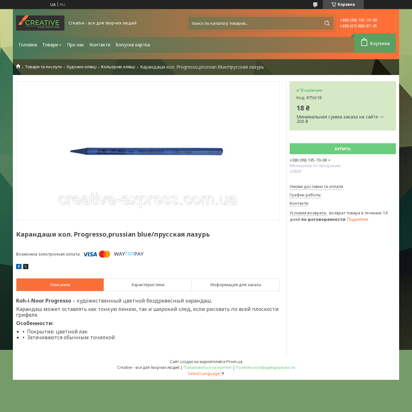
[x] (25, 267)
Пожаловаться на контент (207, 367)
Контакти (99, 45)
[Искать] (327, 23)
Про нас (75, 45)
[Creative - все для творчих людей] (40, 23)
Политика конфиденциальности (265, 367)
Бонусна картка (133, 45)
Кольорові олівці (118, 67)
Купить (343, 149)
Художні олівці (82, 67)
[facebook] (19, 267)
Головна (28, 45)
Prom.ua (234, 361)
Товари (50, 45)
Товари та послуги (43, 67)
